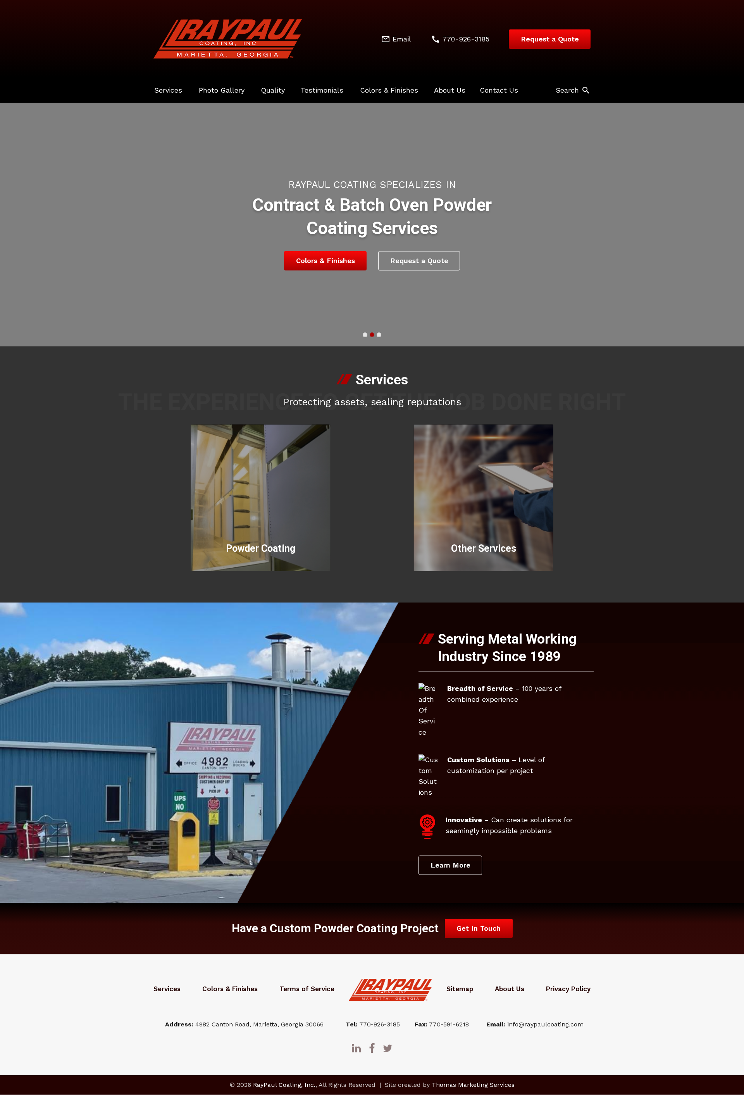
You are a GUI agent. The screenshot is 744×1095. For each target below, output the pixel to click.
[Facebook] (372, 1048)
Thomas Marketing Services (473, 1085)
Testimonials (322, 90)
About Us (449, 90)
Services (168, 90)
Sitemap (459, 989)
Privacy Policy (568, 989)
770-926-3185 (379, 1024)
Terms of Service (306, 989)
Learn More (450, 865)
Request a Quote (550, 39)
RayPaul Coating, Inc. (284, 1085)
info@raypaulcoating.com (545, 1024)
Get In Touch (478, 928)
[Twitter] (388, 1048)
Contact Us (499, 90)
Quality (273, 90)
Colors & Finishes (389, 90)
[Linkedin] (356, 1048)
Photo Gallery (222, 90)
